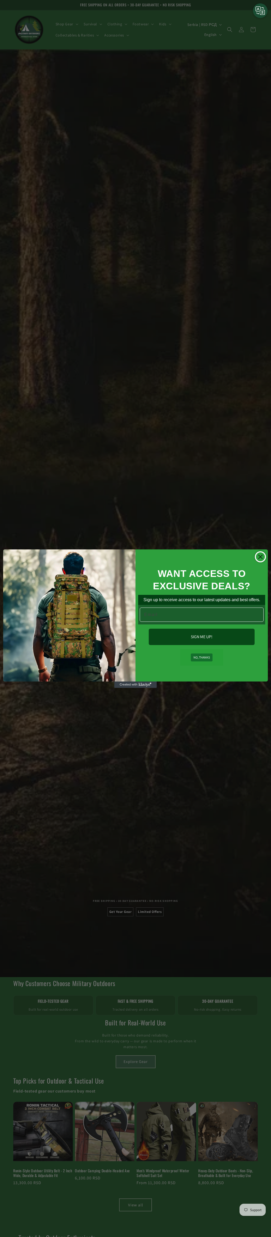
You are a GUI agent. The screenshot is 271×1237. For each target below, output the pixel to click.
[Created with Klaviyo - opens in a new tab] (135, 684)
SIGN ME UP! (202, 636)
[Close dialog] (260, 557)
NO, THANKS (201, 657)
